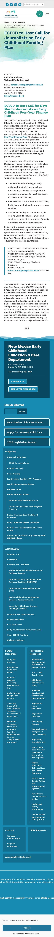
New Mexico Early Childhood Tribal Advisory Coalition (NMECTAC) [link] (25, 580)
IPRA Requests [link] (38, 830)
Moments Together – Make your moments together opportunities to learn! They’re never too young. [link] (13, 731)
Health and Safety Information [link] (37, 806)
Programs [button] (10, 451)
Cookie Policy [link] (18, 933)
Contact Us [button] (17, 381)
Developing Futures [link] (37, 722)
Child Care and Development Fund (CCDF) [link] (38, 817)
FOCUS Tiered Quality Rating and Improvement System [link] (38, 783)
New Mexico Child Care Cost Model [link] (39, 796)
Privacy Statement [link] (32, 933)
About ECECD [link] (13, 554)
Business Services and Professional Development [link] (39, 694)
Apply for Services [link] (11, 660)
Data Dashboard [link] (14, 625)
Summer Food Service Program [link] (23, 500)
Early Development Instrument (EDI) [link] (24, 630)
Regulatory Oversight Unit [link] (38, 740)
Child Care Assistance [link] (19, 463)
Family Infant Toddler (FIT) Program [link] (24, 479)
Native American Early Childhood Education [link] (22, 516)
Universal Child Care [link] (16, 457)
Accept (27, 928)
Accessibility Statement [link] (18, 857)
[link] (7, 4)
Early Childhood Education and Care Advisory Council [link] (25, 571)
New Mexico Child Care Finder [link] (12, 669)
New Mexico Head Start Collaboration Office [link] (24, 529)
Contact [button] (9, 830)
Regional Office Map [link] (12, 845)
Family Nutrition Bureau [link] (18, 494)
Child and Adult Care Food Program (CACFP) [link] (25, 507)
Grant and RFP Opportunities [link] (20, 614)
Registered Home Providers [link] (37, 706)
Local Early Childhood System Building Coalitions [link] (23, 607)
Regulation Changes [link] (37, 715)
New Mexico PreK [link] (15, 469)
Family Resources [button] (11, 652)
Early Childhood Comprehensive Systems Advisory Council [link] (24, 598)
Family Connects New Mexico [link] (20, 484)
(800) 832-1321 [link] (24, 372)
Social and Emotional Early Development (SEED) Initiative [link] (26, 536)
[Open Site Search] (39, 13)
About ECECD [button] (12, 548)
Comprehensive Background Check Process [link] (39, 731)
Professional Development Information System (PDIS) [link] (38, 663)
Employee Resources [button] (23, 389)
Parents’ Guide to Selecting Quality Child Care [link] (13, 682)
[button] (47, 13)
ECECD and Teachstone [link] (37, 673)
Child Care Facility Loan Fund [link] (38, 682)
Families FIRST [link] (14, 489)
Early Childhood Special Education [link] (23, 522)
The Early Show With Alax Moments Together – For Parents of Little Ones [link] (13, 709)
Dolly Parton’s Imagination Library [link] (13, 695)
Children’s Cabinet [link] (15, 640)
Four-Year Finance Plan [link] (15, 137)
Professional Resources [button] (36, 652)
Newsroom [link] (12, 559)
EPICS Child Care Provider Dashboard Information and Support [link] (38, 752)
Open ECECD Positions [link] (17, 635)
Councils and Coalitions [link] (18, 564)
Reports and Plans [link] (15, 619)
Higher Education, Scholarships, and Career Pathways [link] (38, 768)
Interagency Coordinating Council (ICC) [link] (24, 589)
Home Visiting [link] (13, 474)
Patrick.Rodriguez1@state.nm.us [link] (23, 270)
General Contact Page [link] (13, 837)
